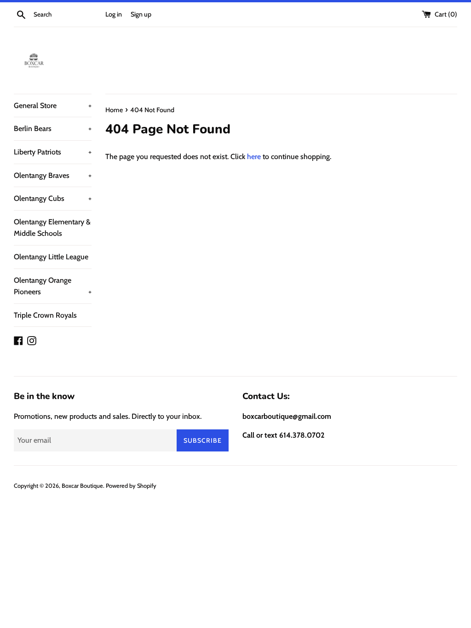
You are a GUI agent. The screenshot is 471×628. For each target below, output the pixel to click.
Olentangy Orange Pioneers (53, 286)
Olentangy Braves (53, 175)
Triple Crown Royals (45, 315)
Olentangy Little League (51, 256)
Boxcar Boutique (82, 485)
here (254, 156)
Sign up (141, 14)
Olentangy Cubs (53, 198)
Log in (113, 14)
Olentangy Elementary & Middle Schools (52, 227)
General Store (53, 105)
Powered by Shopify (131, 485)
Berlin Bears (53, 128)
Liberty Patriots (53, 152)
